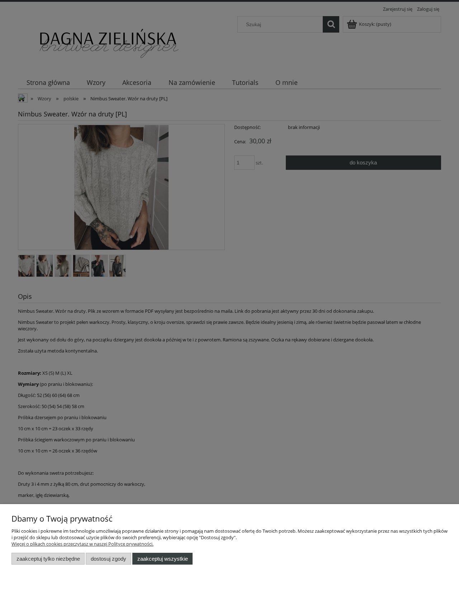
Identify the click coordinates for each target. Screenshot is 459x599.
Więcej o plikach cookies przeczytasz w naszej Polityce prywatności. (82, 544)
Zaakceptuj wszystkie (162, 559)
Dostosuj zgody (108, 559)
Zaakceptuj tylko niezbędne (48, 559)
